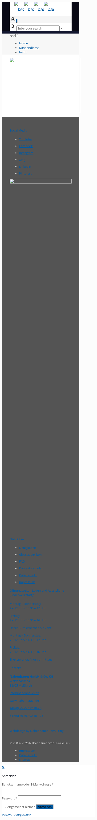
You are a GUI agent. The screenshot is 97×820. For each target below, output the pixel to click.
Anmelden (45, 807)
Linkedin (25, 166)
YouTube (25, 139)
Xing (22, 160)
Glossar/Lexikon (30, 554)
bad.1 (23, 52)
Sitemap (25, 759)
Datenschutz (28, 575)
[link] (61, 28)
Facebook (26, 146)
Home (23, 43)
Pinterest (25, 173)
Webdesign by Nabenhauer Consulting (37, 731)
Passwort (9, 798)
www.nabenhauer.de (24, 700)
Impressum (27, 582)
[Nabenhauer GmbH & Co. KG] (34, 9)
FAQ (22, 561)
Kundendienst (29, 48)
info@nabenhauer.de (24, 693)
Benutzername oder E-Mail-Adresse (27, 784)
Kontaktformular (31, 568)
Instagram (26, 153)
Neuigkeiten (27, 548)
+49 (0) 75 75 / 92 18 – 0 (25, 708)
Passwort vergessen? (16, 814)
